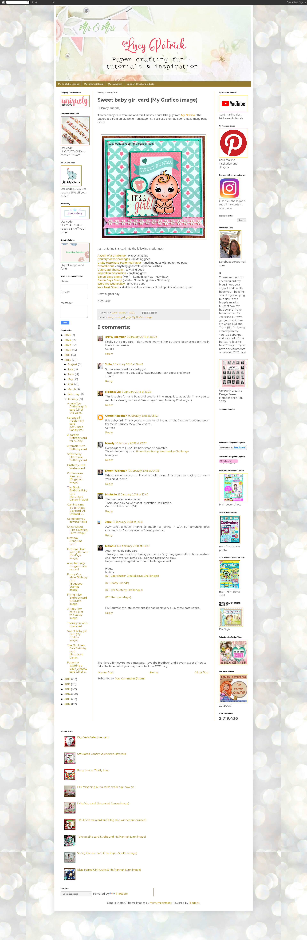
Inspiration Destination (112, 273)
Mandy (109, 443)
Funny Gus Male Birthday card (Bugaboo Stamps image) (77, 582)
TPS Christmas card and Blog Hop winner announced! (111, 820)
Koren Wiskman (116, 470)
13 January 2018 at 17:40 (133, 494)
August (73, 364)
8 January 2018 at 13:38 (136, 391)
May (71, 379)
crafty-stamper (115, 336)
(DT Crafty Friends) (117, 583)
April (71, 384)
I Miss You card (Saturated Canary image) (103, 803)
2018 (68, 360)
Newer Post (105, 672)
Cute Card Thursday (110, 269)
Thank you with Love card (77, 625)
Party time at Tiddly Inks (92, 770)
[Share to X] (149, 312)
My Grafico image (142, 317)
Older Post (202, 672)
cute (117, 317)
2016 (68, 684)
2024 (68, 340)
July (71, 369)
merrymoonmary (160, 902)
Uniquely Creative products (140, 84)
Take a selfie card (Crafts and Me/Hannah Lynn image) (111, 836)
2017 (68, 679)
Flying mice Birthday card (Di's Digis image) (77, 599)
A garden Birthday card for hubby (77, 438)
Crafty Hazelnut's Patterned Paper (119, 262)
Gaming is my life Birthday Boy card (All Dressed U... (76, 509)
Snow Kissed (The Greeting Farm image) (77, 530)
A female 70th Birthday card (77, 447)
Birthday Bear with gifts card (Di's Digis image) (77, 554)
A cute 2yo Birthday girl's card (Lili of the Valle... (77, 408)
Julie (108, 364)
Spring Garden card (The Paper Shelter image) (107, 853)
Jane (108, 522)
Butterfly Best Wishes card (76, 467)
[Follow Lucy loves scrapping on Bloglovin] (233, 449)
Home (154, 672)
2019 (68, 354)
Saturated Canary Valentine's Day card (101, 753)
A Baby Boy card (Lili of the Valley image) (75, 613)
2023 (68, 345)
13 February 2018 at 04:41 (133, 545)
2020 (68, 349)
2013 (68, 699)
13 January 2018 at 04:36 (143, 470)
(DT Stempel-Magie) (118, 597)
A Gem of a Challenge (112, 255)
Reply (109, 353)
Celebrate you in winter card (77, 520)
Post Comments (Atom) (130, 678)
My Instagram (115, 84)
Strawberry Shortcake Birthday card (77, 457)
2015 (68, 689)
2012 (68, 704)
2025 (68, 335)
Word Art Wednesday (111, 283)
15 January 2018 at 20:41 (128, 522)
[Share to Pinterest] (155, 312)
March (72, 389)
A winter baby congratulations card (77, 566)
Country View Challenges (114, 259)
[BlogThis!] (146, 312)
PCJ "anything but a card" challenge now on (105, 787)
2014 (68, 694)
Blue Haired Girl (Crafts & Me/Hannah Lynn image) (109, 869)
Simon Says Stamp (110, 276)
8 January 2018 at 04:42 (128, 364)
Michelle (111, 494)
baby (111, 317)
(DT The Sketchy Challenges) (124, 590)
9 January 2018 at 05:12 (143, 415)
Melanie (110, 545)
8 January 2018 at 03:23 (142, 336)
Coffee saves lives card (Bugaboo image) (75, 478)
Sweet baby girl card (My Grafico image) (77, 636)
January (73, 399)
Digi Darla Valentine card (93, 737)
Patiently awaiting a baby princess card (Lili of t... (77, 667)
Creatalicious (106, 266)
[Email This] (143, 312)
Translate (122, 893)
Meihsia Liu (113, 391)
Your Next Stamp (108, 287)
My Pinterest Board (93, 84)
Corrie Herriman (116, 415)
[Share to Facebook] (152, 312)
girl (123, 317)
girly (128, 317)
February (74, 394)
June (71, 374)
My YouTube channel (68, 84)
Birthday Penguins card (74, 541)
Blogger (194, 902)
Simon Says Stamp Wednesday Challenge (162, 451)
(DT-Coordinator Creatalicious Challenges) (132, 575)
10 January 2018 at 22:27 (131, 443)
